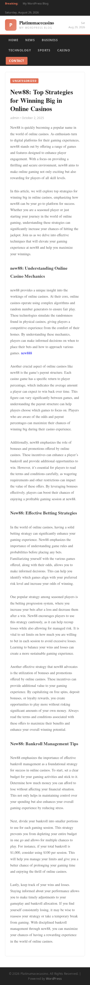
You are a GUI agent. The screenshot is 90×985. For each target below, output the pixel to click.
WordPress (54, 979)
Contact (16, 61)
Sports (44, 50)
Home (13, 40)
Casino (63, 50)
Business (50, 40)
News (30, 40)
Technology (19, 50)
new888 (26, 353)
